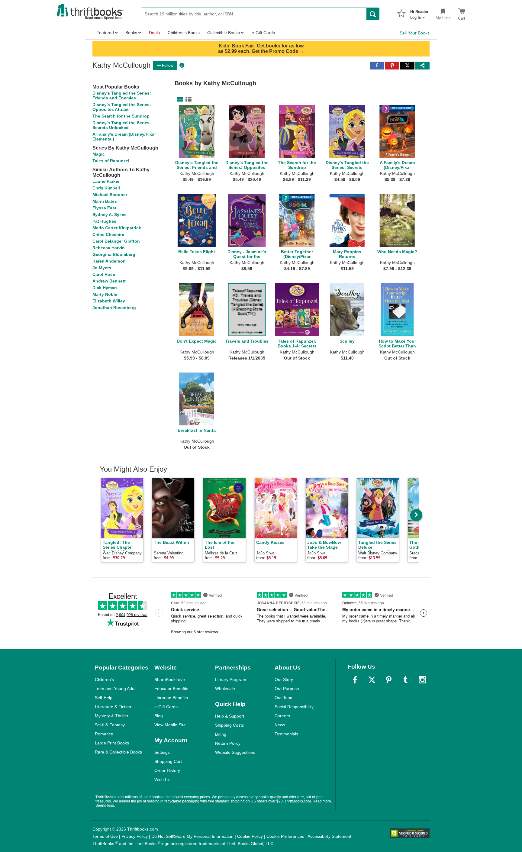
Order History (167, 770)
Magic (98, 154)
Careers (282, 715)
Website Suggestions (235, 752)
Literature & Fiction (113, 706)
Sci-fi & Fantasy (110, 724)
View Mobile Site (170, 724)
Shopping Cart (168, 761)
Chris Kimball (106, 188)
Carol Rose (103, 274)
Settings (162, 752)
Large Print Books (112, 743)
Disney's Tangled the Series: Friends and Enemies (121, 95)
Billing (220, 734)
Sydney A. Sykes (109, 214)
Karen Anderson (109, 261)
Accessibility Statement (329, 836)
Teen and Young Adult (116, 688)
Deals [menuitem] (154, 32)
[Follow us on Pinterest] (389, 680)
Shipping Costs (229, 725)
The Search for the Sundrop (121, 116)
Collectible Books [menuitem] (223, 32)
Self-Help (103, 697)
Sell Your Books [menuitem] (415, 33)
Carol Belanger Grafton (116, 241)
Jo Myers (101, 267)
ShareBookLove (169, 679)
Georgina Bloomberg (113, 254)
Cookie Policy (250, 836)
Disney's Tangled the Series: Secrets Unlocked (121, 125)
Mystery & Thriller (111, 715)
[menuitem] (419, 13)
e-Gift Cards (166, 706)
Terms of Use (105, 836)
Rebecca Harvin (108, 247)
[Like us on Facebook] (355, 680)
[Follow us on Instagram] (422, 680)
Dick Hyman (104, 287)
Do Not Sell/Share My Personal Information (192, 836)
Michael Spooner (109, 194)
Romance (104, 733)
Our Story (284, 679)
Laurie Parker (106, 181)
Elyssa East (104, 207)
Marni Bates (104, 201)
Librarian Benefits (171, 697)
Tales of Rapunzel (110, 160)
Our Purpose (287, 688)
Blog (158, 715)
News (280, 724)
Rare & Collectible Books (118, 752)
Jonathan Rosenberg (114, 307)
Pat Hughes (104, 221)
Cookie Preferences (285, 836)
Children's (104, 679)
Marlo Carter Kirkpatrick (116, 227)
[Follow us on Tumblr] (405, 680)
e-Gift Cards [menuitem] (263, 32)
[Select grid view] (179, 99)
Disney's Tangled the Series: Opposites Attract (121, 107)
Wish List (163, 779)
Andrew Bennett (109, 281)
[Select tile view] (187, 99)
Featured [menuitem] (105, 32)
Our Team (284, 697)
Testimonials (286, 733)
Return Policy (227, 743)
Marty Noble (104, 294)
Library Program (230, 679)
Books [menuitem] (131, 32)
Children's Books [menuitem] (184, 32)
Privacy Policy (134, 836)
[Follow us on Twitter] (372, 680)
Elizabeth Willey (108, 301)
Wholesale (225, 688)
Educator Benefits (171, 688)
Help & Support (229, 716)
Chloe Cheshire (108, 234)
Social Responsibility (294, 706)
